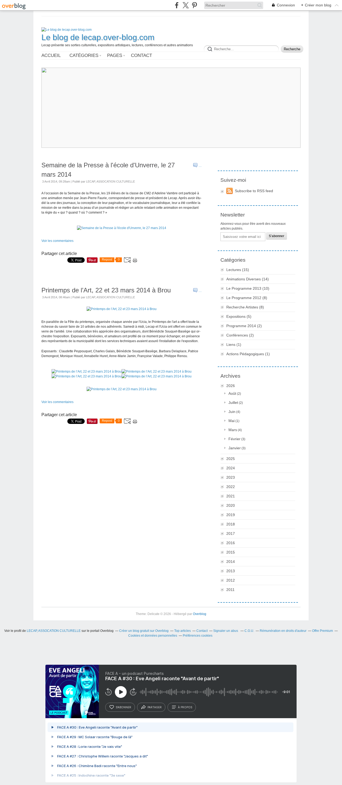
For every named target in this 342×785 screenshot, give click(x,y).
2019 (230, 515)
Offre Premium (322, 631)
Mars (232, 430)
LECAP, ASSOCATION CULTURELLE (54, 631)
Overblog (199, 614)
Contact (141, 55)
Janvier (234, 448)
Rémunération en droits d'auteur (283, 631)
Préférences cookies (197, 635)
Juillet (233, 402)
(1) (233, 344)
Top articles (182, 631)
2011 (230, 589)
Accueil (51, 55)
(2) (244, 326)
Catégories (83, 55)
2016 (230, 543)
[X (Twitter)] (185, 5)
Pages (114, 55)
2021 (230, 496)
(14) (247, 279)
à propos (185, 707)
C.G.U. (249, 631)
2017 (230, 533)
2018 (230, 524)
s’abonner (123, 707)
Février (234, 439)
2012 (230, 580)
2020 (230, 505)
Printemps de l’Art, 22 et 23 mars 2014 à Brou (106, 290)
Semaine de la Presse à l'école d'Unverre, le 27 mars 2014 (108, 169)
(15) (237, 270)
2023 (230, 477)
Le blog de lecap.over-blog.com (97, 37)
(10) (247, 288)
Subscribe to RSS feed (254, 191)
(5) (238, 316)
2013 (230, 571)
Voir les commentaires (57, 241)
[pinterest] (194, 5)
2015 (230, 552)
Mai (231, 421)
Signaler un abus (226, 631)
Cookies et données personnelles (152, 635)
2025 (230, 459)
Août (232, 393)
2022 (230, 487)
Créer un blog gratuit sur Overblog (144, 631)
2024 (230, 468)
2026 (230, 386)
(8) (246, 298)
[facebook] (176, 5)
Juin (231, 411)
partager (154, 707)
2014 (230, 561)
